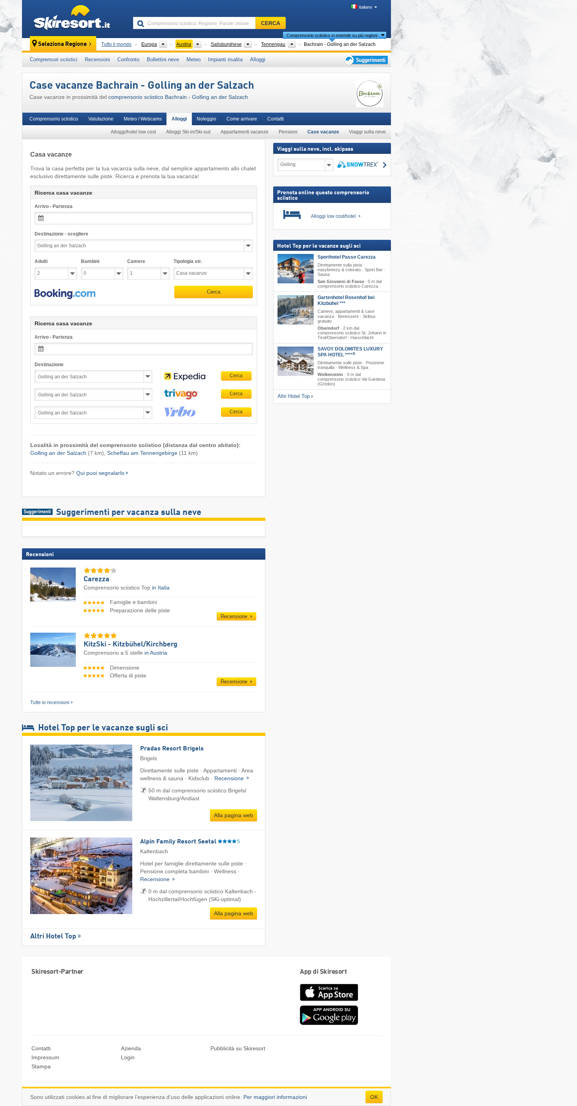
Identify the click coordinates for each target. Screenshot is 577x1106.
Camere (136, 261)
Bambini (90, 261)
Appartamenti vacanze (244, 132)
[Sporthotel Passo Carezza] (296, 268)
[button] (65, 294)
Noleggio (206, 119)
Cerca (213, 292)
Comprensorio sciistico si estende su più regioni (332, 35)
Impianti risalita (225, 59)
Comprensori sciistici (53, 59)
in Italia (161, 587)
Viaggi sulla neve (367, 132)
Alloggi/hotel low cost (133, 132)
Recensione (235, 616)
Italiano (365, 7)
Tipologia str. (187, 261)
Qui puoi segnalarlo (100, 473)
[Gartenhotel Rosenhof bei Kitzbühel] (296, 310)
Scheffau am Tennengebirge (142, 453)
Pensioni (288, 132)
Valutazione (100, 119)
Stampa (41, 1066)
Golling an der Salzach (58, 453)
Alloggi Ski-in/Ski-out (188, 132)
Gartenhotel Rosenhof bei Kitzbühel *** (346, 300)
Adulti (41, 261)
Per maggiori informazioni (275, 1097)
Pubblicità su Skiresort (237, 1048)
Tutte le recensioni (49, 702)
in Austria (155, 653)
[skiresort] (74, 19)
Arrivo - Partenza (54, 206)
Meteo (193, 59)
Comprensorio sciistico (53, 119)
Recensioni (97, 59)
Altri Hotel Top (53, 936)
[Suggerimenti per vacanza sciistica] (365, 60)
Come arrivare (241, 119)
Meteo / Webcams (143, 119)
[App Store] (329, 1001)
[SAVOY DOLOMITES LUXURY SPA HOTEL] (296, 361)
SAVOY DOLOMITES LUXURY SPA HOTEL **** (350, 352)
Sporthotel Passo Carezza (347, 257)
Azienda (131, 1048)
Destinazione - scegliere (61, 234)
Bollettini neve (163, 59)
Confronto (128, 59)
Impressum (45, 1057)
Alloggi (257, 59)
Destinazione (49, 364)
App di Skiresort (323, 972)
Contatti (275, 119)
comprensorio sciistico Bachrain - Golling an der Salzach (178, 97)
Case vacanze (323, 132)
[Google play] (329, 1023)
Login (128, 1057)
